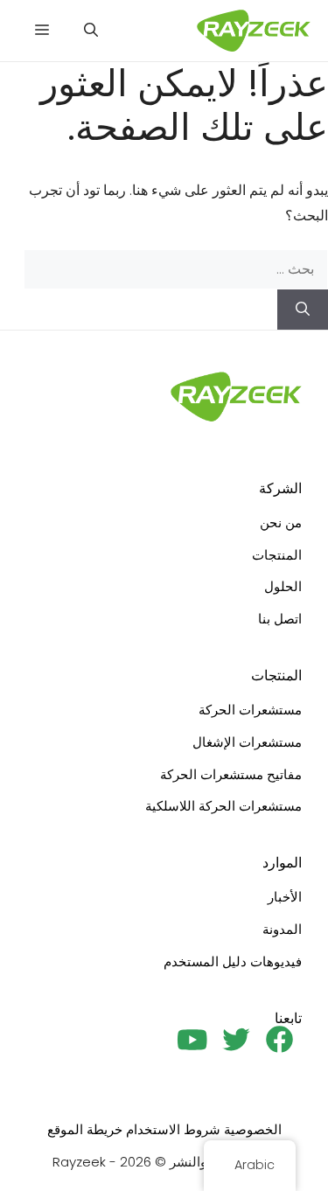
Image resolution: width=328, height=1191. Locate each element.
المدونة (282, 929)
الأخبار (285, 897)
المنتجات (277, 555)
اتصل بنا (280, 618)
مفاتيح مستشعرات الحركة (231, 774)
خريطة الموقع (84, 1129)
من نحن (281, 522)
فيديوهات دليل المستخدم (233, 961)
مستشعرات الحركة (250, 709)
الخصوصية (253, 1129)
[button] (90, 30)
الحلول (283, 586)
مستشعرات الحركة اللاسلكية (223, 806)
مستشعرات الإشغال (247, 742)
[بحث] (302, 309)
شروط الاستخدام (173, 1129)
